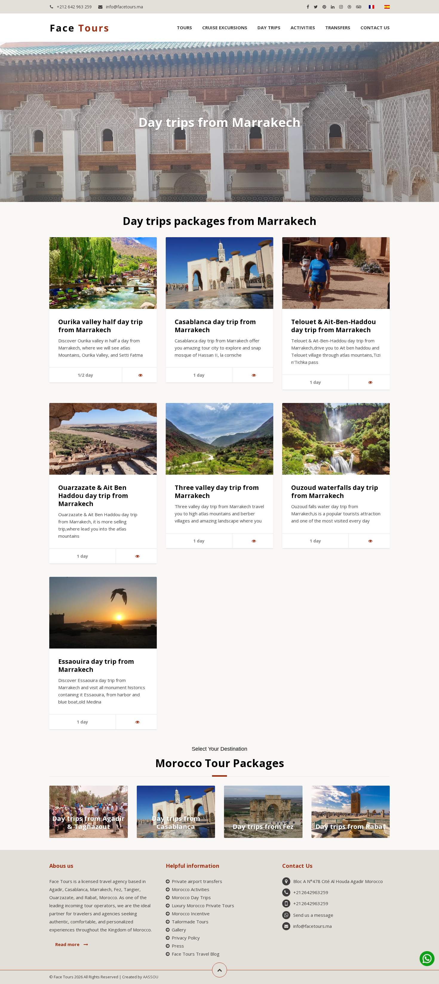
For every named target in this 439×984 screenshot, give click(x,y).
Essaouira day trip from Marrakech (96, 665)
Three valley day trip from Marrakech (217, 491)
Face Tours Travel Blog (196, 954)
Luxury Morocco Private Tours (203, 905)
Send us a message (313, 915)
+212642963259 (310, 892)
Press (178, 946)
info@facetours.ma (124, 7)
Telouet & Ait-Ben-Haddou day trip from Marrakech (333, 326)
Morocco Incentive (191, 913)
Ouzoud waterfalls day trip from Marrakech (334, 491)
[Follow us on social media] (307, 7)
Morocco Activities (190, 889)
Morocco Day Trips (191, 897)
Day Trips (268, 27)
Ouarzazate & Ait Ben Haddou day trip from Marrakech (93, 495)
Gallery (179, 930)
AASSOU (150, 977)
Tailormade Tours (190, 922)
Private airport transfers (197, 881)
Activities (303, 27)
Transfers (337, 27)
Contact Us (375, 27)
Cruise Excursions (224, 27)
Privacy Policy (186, 938)
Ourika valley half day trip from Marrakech (100, 326)
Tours (184, 27)
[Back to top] (219, 969)
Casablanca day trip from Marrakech (215, 326)
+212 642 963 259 (74, 7)
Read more (68, 944)
